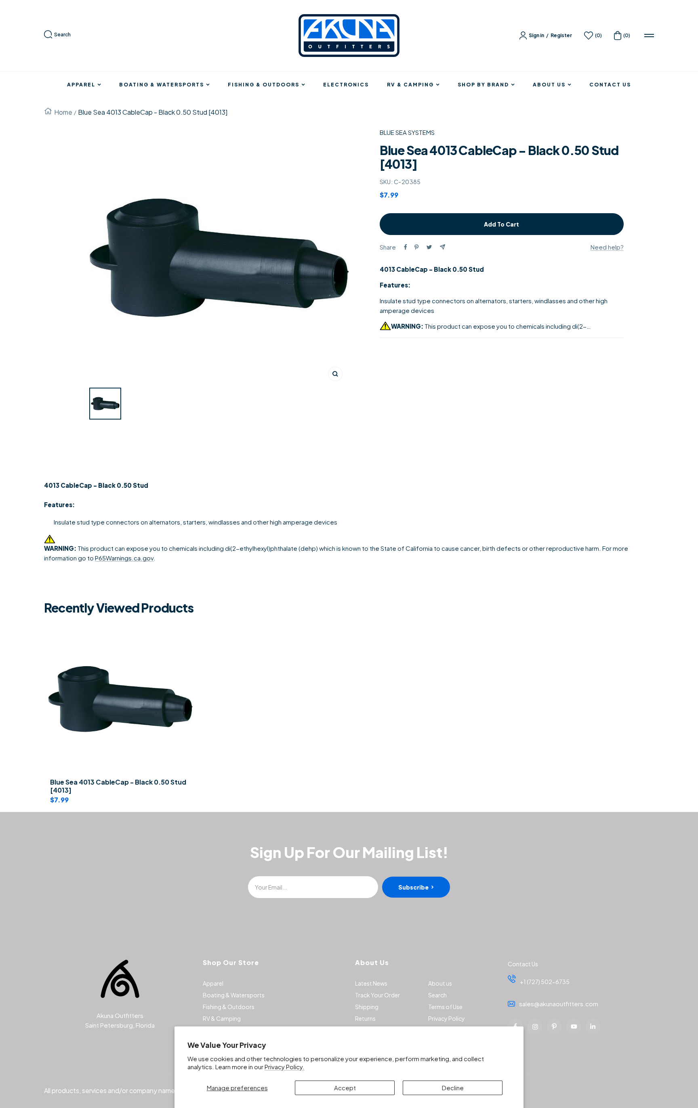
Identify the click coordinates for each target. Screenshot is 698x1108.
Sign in (536, 35)
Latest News (371, 983)
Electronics (346, 85)
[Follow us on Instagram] (534, 1026)
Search (62, 34)
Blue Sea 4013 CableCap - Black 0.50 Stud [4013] (118, 786)
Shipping (366, 1006)
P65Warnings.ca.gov (124, 558)
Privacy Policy (446, 1018)
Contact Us (610, 85)
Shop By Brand (483, 85)
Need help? (607, 247)
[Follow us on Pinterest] (554, 1026)
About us (440, 983)
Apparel (81, 85)
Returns (365, 1018)
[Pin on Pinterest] (416, 247)
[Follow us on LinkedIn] (593, 1026)
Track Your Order (377, 995)
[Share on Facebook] (405, 247)
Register (561, 35)
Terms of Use (445, 1006)
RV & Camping (410, 85)
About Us (549, 85)
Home (63, 112)
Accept (345, 1087)
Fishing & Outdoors (263, 85)
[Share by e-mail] (442, 247)
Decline (453, 1087)
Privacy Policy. (285, 1066)
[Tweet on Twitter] (429, 247)
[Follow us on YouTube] (573, 1026)
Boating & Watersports (161, 85)
